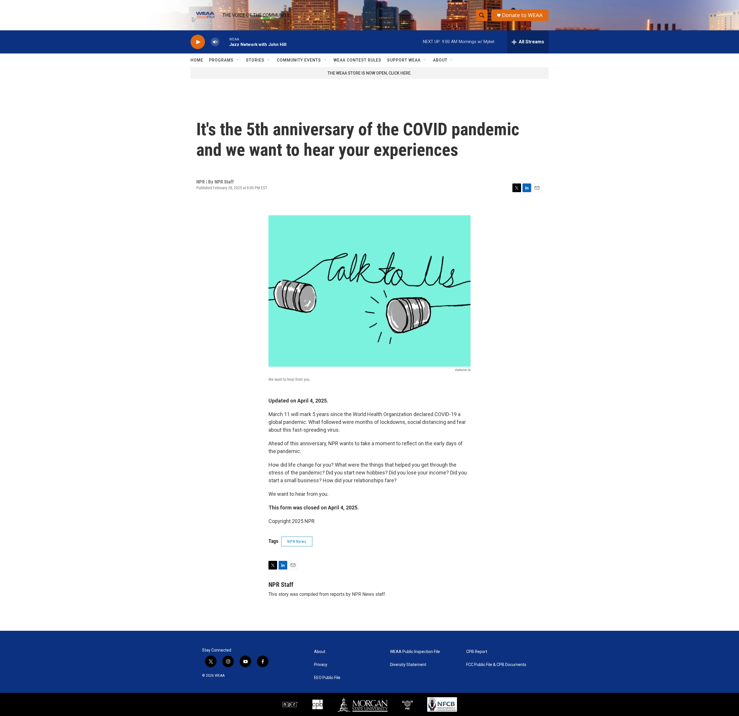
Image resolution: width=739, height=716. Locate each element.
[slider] (224, 42)
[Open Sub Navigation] (238, 60)
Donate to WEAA (522, 15)
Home (197, 60)
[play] (197, 42)
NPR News (296, 541)
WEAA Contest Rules (357, 60)
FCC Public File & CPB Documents (496, 665)
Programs (221, 60)
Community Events (299, 60)
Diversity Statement (408, 665)
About (440, 60)
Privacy (320, 665)
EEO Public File (327, 678)
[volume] (215, 42)
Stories (255, 60)
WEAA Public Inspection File (415, 652)
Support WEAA (404, 60)
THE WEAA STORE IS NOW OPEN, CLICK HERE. (370, 73)
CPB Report (476, 652)
